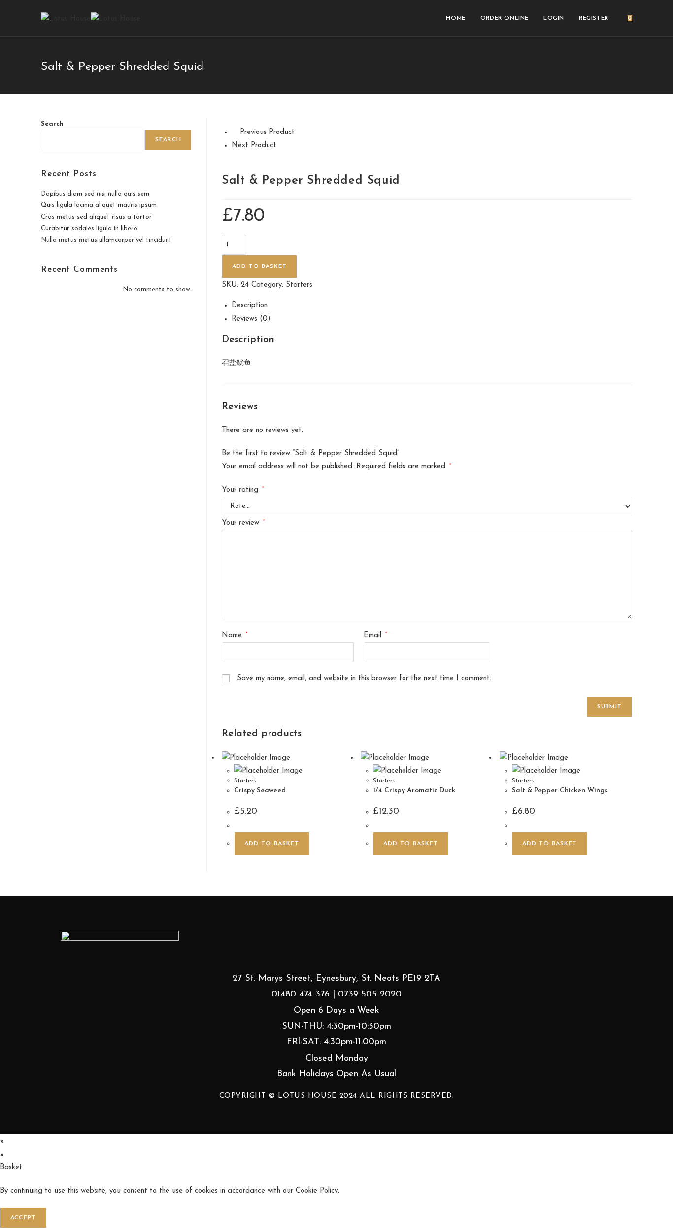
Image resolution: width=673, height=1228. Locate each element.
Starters (299, 285)
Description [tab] (250, 305)
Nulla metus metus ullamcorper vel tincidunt (106, 240)
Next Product (254, 145)
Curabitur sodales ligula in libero (89, 228)
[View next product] (282, 145)
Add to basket (259, 266)
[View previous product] (234, 132)
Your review (243, 523)
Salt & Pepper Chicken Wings (559, 790)
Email (375, 635)
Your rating (243, 490)
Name (234, 635)
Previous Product (267, 132)
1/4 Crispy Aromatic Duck (414, 790)
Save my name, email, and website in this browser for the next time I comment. (364, 678)
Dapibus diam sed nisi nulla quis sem (95, 194)
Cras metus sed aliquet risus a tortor (96, 217)
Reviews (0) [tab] (251, 319)
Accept (23, 1218)
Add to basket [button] (271, 844)
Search (52, 124)
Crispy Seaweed (260, 790)
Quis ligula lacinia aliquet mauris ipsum (99, 205)
